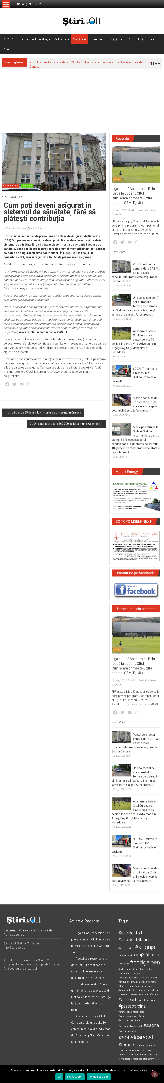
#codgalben (145, 962)
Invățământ (117, 39)
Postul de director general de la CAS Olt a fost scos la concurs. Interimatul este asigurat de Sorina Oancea (136, 273)
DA (59, 1076)
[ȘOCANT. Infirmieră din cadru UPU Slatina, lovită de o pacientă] (121, 370)
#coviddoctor (124, 973)
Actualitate (61, 39)
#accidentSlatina (134, 939)
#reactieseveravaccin (128, 1016)
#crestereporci (137, 973)
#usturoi (122, 1050)
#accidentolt (130, 932)
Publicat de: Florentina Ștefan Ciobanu (23, 228)
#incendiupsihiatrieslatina (146, 990)
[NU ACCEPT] (159, 1074)
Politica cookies (14, 934)
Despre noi (10, 930)
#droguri (122, 982)
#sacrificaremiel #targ (129, 1020)
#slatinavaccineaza (127, 1031)
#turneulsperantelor (145, 1045)
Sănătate (79, 39)
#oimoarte (128, 999)
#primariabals (125, 1012)
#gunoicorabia (125, 990)
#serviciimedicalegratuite (130, 1026)
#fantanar (152, 982)
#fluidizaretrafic (126, 986)
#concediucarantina (142, 969)
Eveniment (97, 39)
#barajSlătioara (144, 954)
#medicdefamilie (150, 994)
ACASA (9, 39)
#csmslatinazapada (128, 977)
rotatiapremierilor (150, 1059)
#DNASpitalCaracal (148, 977)
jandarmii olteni (126, 1054)
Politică (23, 39)
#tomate (126, 1044)
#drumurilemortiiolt (137, 982)
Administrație (41, 39)
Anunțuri (9, 49)
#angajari (146, 947)
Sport (151, 39)
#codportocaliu (125, 969)
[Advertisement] (82, 99)
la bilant (139, 1054)
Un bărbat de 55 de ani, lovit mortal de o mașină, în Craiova (44, 412)
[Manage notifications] (154, 1074)
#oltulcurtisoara (147, 1000)
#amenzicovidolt (126, 948)
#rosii (141, 1016)
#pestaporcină (132, 1006)
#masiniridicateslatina (129, 994)
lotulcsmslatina (151, 1054)
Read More (118, 252)
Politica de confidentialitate (35, 930)
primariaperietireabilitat (130, 1059)
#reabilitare (138, 1012)
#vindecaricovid (134, 1050)
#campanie (123, 963)
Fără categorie (10, 185)
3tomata (147, 1050)
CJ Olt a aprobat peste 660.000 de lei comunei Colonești (65, 423)
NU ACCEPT (75, 1076)
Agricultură (136, 39)
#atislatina (123, 955)
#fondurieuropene (143, 986)
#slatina (151, 1025)
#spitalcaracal (135, 1037)
